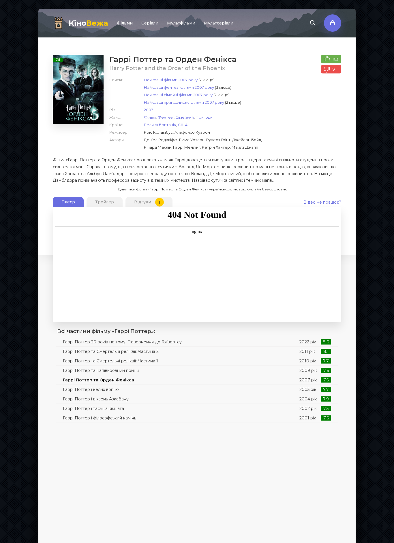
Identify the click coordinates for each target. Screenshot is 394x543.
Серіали (149, 23)
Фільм (150, 117)
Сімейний (184, 117)
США (183, 124)
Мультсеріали (218, 23)
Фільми (125, 23)
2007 (148, 109)
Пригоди (204, 117)
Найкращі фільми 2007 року (171, 79)
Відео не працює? (322, 202)
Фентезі (165, 117)
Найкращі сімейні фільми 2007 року (178, 94)
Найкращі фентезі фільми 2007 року (179, 87)
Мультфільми (181, 23)
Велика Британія (160, 124)
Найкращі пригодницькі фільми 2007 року (184, 102)
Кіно (88, 23)
